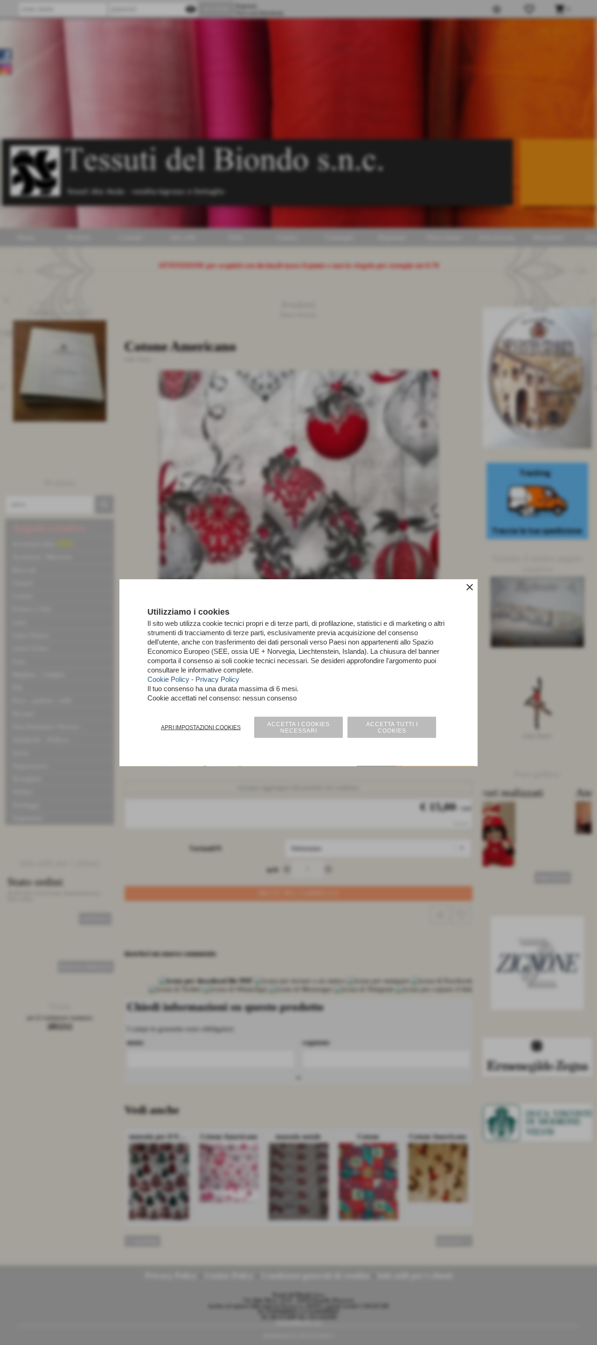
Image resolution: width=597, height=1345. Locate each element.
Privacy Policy (217, 679)
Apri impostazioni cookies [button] (201, 727)
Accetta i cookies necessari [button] (298, 727)
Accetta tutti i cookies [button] (392, 727)
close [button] (469, 587)
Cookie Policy (168, 679)
